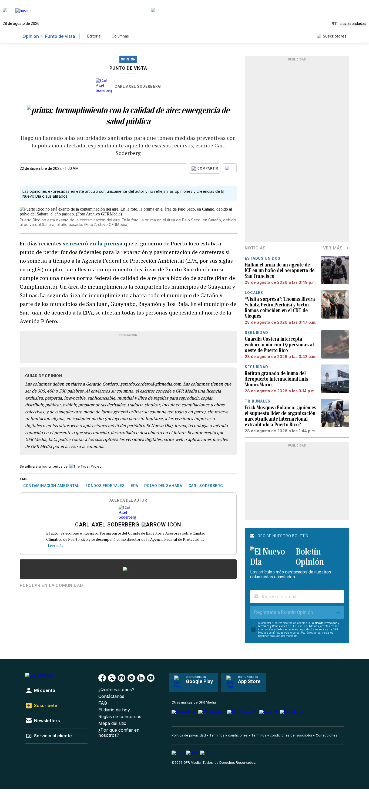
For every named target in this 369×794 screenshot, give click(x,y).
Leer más (55, 545)
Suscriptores (335, 36)
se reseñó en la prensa (93, 243)
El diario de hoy (114, 709)
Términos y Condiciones (272, 626)
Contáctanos (111, 696)
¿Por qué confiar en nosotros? (118, 733)
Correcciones (326, 735)
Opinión (30, 36)
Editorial (94, 36)
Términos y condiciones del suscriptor (281, 735)
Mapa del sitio (112, 723)
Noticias (255, 248)
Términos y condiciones (228, 735)
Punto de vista (60, 36)
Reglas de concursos (119, 716)
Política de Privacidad (324, 622)
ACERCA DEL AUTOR (128, 500)
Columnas (120, 36)
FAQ (102, 703)
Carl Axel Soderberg (138, 86)
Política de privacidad (189, 735)
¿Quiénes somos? (116, 689)
